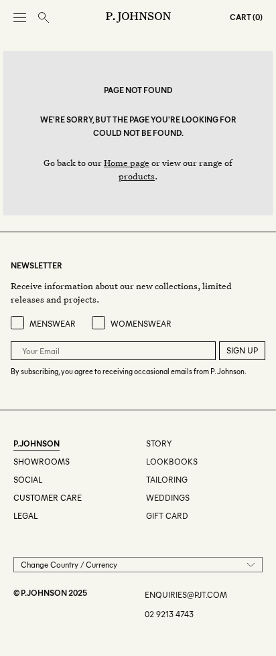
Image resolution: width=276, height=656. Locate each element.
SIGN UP (242, 350)
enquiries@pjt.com (186, 595)
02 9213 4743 (169, 614)
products (137, 175)
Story (158, 443)
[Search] (43, 17)
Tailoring (167, 480)
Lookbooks (172, 462)
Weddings (168, 498)
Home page (126, 162)
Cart (240, 17)
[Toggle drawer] (19, 17)
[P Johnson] (138, 17)
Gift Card (167, 516)
